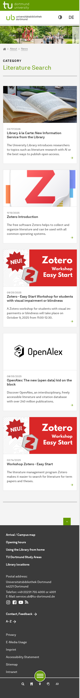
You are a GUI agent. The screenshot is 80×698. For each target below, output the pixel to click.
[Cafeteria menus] (31, 684)
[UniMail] (57, 684)
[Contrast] (60, 17)
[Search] (23, 684)
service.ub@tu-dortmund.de (35, 596)
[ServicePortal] (48, 684)
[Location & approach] (40, 684)
